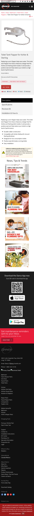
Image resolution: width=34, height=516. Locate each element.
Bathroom (13, 13)
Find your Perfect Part (7, 423)
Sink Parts (4, 379)
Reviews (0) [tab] (6, 108)
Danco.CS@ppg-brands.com (13, 363)
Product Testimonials (7, 472)
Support (3, 430)
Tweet (20, 92)
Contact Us (4, 432)
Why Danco (4, 466)
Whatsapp (27, 92)
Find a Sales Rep (5, 483)
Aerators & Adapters (7, 393)
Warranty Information (7, 440)
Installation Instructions (7, 434)
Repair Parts (4, 398)
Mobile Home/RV (6, 408)
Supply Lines (4, 404)
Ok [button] (23, 513)
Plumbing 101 (5, 438)
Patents (3, 470)
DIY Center (4, 436)
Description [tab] (6, 100)
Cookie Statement (16, 513)
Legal (2, 444)
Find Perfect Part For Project (17, 81)
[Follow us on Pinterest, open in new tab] (11, 494)
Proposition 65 (5, 442)
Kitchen (3, 387)
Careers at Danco (6, 476)
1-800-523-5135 (10, 367)
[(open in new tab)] (16, 370)
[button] (29, 6)
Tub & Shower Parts (6, 377)
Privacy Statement (27, 511)
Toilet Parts (20, 13)
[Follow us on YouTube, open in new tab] (8, 494)
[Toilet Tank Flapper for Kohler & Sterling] (17, 35)
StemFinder (5, 82)
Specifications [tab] (7, 104)
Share (9, 92)
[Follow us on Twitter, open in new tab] (5, 494)
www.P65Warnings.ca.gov (12, 156)
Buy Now (6, 87)
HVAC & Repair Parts (7, 414)
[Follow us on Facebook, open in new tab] (2, 494)
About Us (3, 464)
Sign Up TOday (6, 340)
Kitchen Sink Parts (6, 389)
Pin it (15, 92)
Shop (7, 13)
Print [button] (32, 16)
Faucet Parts (4, 381)
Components (4, 402)
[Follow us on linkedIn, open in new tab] (14, 494)
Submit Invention (6, 468)
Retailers (3, 451)
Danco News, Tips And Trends (9, 474)
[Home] (10, 6)
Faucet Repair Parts (6, 400)
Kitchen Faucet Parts (7, 391)
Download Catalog (6, 487)
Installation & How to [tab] (10, 113)
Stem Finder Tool (6, 425)
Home (3, 13)
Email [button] (4, 92)
